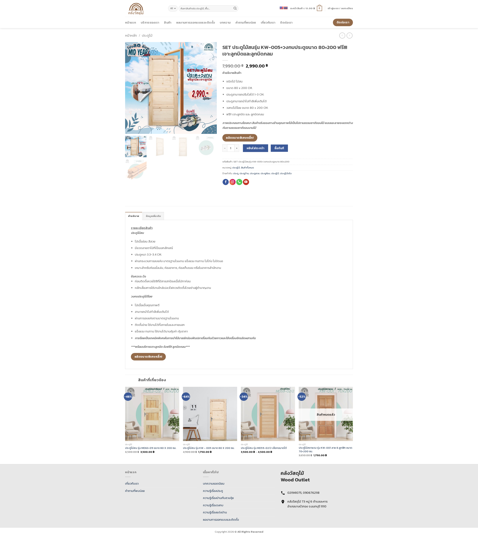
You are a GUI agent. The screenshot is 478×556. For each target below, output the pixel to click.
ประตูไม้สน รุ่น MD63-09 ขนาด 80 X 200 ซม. (150, 448)
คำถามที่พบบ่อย (245, 22)
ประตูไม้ (147, 35)
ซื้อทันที (279, 148)
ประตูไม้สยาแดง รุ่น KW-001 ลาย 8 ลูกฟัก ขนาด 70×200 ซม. (325, 449)
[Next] (353, 425)
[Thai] (286, 7)
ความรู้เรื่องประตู (213, 491)
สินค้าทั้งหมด (247, 167)
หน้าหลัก (131, 35)
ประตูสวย (255, 173)
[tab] (133, 216)
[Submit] (235, 8)
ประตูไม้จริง (286, 173)
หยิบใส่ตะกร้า (255, 148)
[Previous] (125, 425)
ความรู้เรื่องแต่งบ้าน (215, 512)
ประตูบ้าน (244, 173)
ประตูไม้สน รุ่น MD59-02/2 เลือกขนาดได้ (264, 448)
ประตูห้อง (265, 173)
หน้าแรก (130, 22)
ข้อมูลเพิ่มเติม (153, 216)
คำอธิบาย (133, 216)
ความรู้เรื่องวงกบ (213, 505)
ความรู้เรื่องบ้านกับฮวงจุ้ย (218, 498)
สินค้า (167, 22)
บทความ (225, 22)
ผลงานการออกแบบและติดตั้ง (195, 22)
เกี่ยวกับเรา (268, 22)
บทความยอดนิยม (213, 483)
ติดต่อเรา (286, 22)
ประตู (235, 173)
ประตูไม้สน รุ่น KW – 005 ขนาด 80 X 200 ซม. (209, 448)
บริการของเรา (150, 22)
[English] (281, 7)
